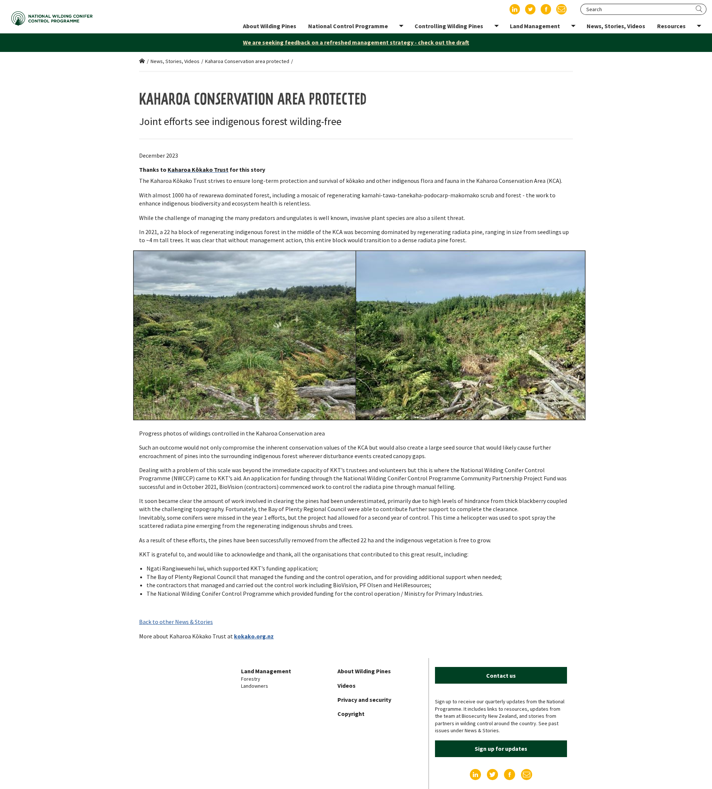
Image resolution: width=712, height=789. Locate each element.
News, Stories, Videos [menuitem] (616, 26)
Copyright (351, 713)
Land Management (266, 671)
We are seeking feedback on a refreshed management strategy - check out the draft (356, 42)
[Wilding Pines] (52, 19)
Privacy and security (364, 699)
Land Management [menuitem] (535, 26)
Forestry (250, 678)
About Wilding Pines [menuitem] (269, 26)
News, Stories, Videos (175, 61)
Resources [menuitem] (671, 26)
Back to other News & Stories (176, 621)
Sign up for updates (501, 748)
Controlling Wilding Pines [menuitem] (449, 26)
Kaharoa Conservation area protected (247, 61)
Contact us (501, 675)
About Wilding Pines (364, 671)
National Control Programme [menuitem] (348, 26)
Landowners (254, 686)
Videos (346, 685)
